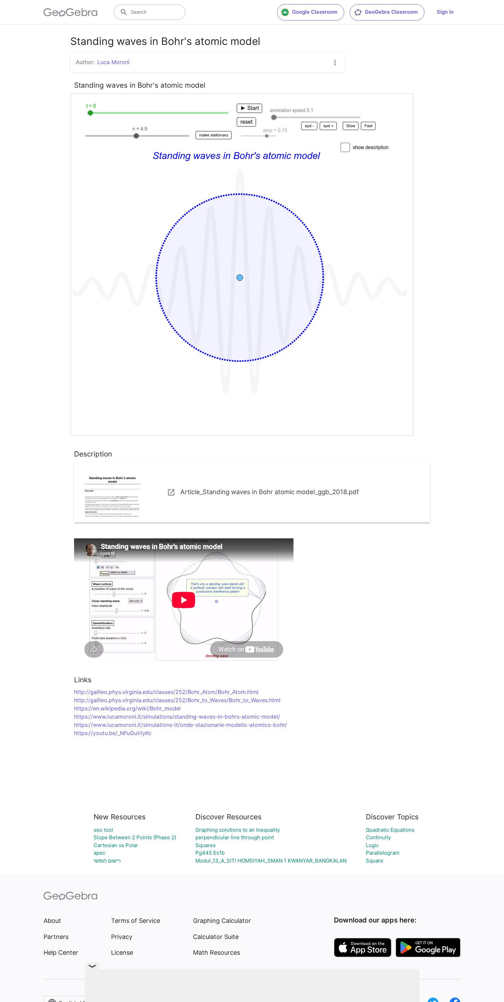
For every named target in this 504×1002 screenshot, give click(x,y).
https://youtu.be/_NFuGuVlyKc (113, 733)
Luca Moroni (113, 62)
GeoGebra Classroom (391, 12)
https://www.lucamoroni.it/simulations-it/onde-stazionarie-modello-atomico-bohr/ (180, 724)
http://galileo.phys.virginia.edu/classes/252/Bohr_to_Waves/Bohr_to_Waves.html (177, 700)
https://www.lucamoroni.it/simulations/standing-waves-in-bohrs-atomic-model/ (177, 716)
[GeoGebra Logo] (70, 12)
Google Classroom (314, 12)
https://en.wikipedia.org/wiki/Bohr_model (127, 708)
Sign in (445, 12)
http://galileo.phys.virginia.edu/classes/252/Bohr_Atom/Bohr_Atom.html (166, 691)
